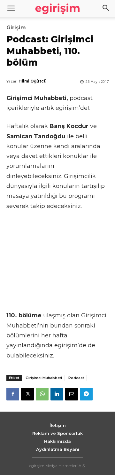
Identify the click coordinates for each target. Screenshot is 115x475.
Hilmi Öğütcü (33, 81)
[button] (106, 8)
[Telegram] (86, 394)
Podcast (76, 378)
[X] (27, 394)
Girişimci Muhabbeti (44, 378)
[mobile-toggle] (11, 8)
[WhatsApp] (42, 394)
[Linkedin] (56, 394)
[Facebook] (12, 394)
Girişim (16, 27)
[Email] (71, 394)
